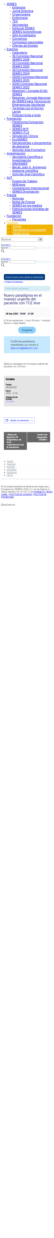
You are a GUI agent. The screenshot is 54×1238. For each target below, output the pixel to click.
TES (15, 21)
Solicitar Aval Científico (28, 174)
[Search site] (2, 252)
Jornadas (10, 401)
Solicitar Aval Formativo (28, 150)
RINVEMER (19, 164)
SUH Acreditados (24, 35)
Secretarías (20, 25)
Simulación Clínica (25, 136)
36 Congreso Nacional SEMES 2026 (27, 57)
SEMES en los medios (27, 205)
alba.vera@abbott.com (24, 348)
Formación (14, 118)
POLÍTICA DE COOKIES (20, 494)
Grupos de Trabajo (24, 181)
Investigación (16, 153)
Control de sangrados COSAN (42, 437)
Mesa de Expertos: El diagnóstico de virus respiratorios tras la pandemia (15, 440)
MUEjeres (18, 184)
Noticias (18, 198)
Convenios (19, 38)
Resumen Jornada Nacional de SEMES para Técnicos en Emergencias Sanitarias (31, 101)
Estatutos (18, 7)
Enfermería (20, 18)
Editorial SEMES (23, 28)
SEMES (12, 4)
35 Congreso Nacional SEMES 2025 (27, 64)
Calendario (19, 52)
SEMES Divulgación (25, 191)
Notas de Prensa (23, 202)
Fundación (14, 216)
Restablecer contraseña (29, 230)
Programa (27, 330)
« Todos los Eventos (13, 282)
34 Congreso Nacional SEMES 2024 (27, 71)
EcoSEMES (19, 139)
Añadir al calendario (19, 420)
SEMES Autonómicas (26, 31)
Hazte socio (21, 233)
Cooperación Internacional (30, 188)
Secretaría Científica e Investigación (27, 158)
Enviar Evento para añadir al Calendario (24, 277)
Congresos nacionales (27, 42)
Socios (12, 223)
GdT (9, 177)
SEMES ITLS (20, 132)
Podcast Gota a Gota (26, 115)
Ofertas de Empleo (25, 45)
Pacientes (19, 219)
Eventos (12, 49)
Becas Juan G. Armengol (29, 167)
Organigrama (21, 14)
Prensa (11, 195)
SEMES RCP (20, 129)
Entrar (17, 226)
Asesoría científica (25, 170)
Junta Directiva (22, 11)
